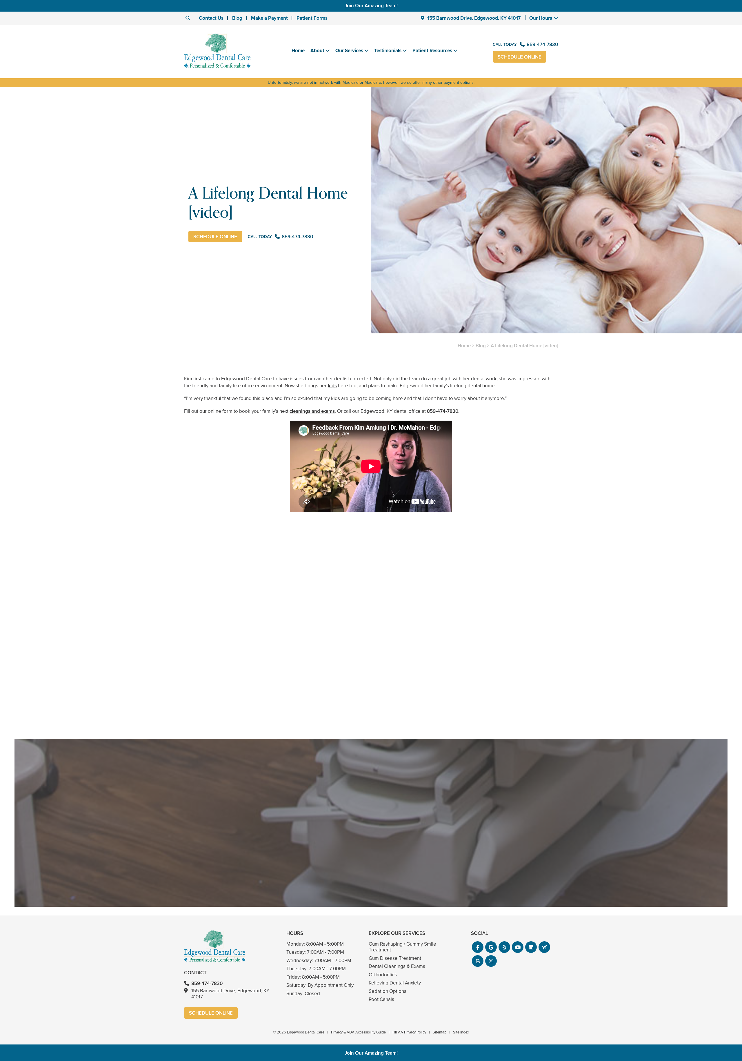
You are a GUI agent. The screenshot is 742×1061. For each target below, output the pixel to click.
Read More (202, 707)
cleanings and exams (312, 411)
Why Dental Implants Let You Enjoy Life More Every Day (497, 691)
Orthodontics (383, 974)
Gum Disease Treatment (395, 958)
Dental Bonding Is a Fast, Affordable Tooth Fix (371, 691)
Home (298, 50)
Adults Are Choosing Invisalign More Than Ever (244, 691)
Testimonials (387, 51)
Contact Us (211, 18)
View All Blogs (371, 732)
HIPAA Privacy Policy (409, 1032)
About (317, 51)
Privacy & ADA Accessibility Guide (358, 1032)
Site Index (461, 1032)
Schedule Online (519, 57)
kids (332, 385)
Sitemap (439, 1032)
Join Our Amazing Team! (371, 5)
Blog (237, 18)
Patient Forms (312, 18)
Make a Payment (269, 18)
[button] (477, 947)
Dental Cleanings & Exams (397, 966)
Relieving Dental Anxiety (395, 982)
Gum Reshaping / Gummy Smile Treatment (402, 946)
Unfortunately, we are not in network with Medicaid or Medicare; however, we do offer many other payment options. (371, 82)
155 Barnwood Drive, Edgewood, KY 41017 (474, 18)
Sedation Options (387, 991)
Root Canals (381, 999)
